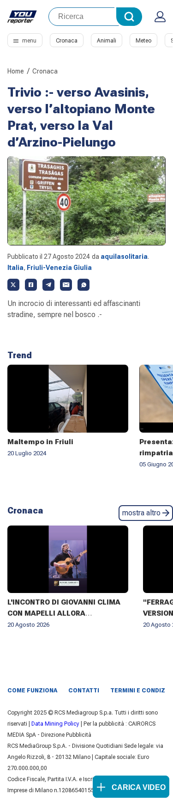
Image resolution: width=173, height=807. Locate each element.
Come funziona (32, 690)
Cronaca (67, 40)
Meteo (143, 40)
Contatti (83, 690)
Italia (15, 267)
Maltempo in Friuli (40, 442)
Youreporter (22, 16)
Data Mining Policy (55, 724)
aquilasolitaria (124, 256)
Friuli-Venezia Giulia (59, 267)
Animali (106, 40)
